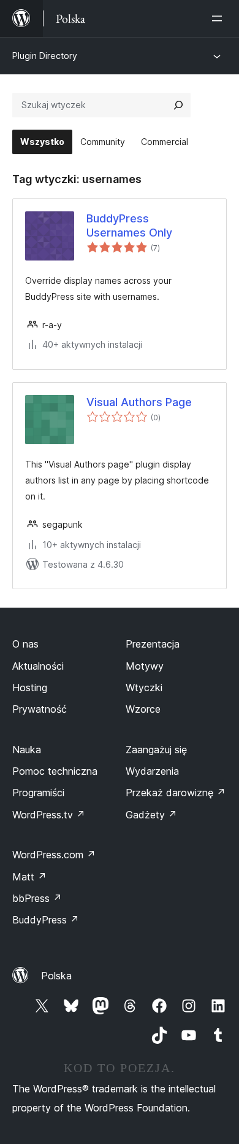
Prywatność (39, 709)
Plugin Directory (44, 55)
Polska (56, 976)
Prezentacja (153, 644)
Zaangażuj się (156, 749)
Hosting (29, 687)
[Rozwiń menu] (219, 18)
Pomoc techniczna (54, 771)
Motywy (145, 666)
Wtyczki (144, 687)
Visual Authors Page (139, 402)
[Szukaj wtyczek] (178, 105)
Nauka (26, 749)
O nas (25, 644)
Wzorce (143, 709)
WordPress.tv (48, 815)
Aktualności (38, 666)
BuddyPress (45, 920)
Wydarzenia (152, 771)
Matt (29, 877)
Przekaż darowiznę (176, 792)
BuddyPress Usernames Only (129, 225)
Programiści (38, 792)
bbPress (37, 898)
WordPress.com (54, 854)
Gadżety (151, 815)
